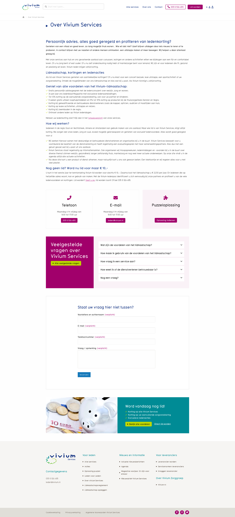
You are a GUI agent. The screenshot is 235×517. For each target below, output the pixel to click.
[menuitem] (132, 7)
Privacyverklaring (72, 512)
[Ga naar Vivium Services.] (23, 17)
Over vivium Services (94, 480)
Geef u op (90, 180)
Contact (158, 7)
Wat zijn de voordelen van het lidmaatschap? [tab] (126, 245)
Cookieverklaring (53, 512)
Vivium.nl (162, 484)
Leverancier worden (167, 462)
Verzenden (84, 375)
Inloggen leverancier (167, 471)
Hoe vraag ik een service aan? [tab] (117, 261)
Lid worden (195, 7)
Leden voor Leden (93, 476)
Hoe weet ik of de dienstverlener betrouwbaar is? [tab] (128, 269)
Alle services (132, 7)
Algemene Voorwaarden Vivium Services (103, 512)
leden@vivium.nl (115, 220)
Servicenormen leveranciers (171, 466)
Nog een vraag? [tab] (109, 277)
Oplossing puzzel (92, 471)
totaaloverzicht (95, 118)
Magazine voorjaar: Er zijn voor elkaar (135, 472)
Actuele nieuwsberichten (132, 462)
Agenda (124, 466)
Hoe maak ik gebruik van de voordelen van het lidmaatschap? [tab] (135, 253)
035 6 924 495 (177, 7)
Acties (87, 466)
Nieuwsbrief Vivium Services (134, 478)
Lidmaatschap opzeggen (96, 490)
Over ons (146, 7)
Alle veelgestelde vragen (67, 263)
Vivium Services (31, 7)
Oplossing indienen (166, 220)
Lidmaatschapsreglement (96, 485)
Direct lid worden (162, 424)
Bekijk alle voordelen (139, 424)
